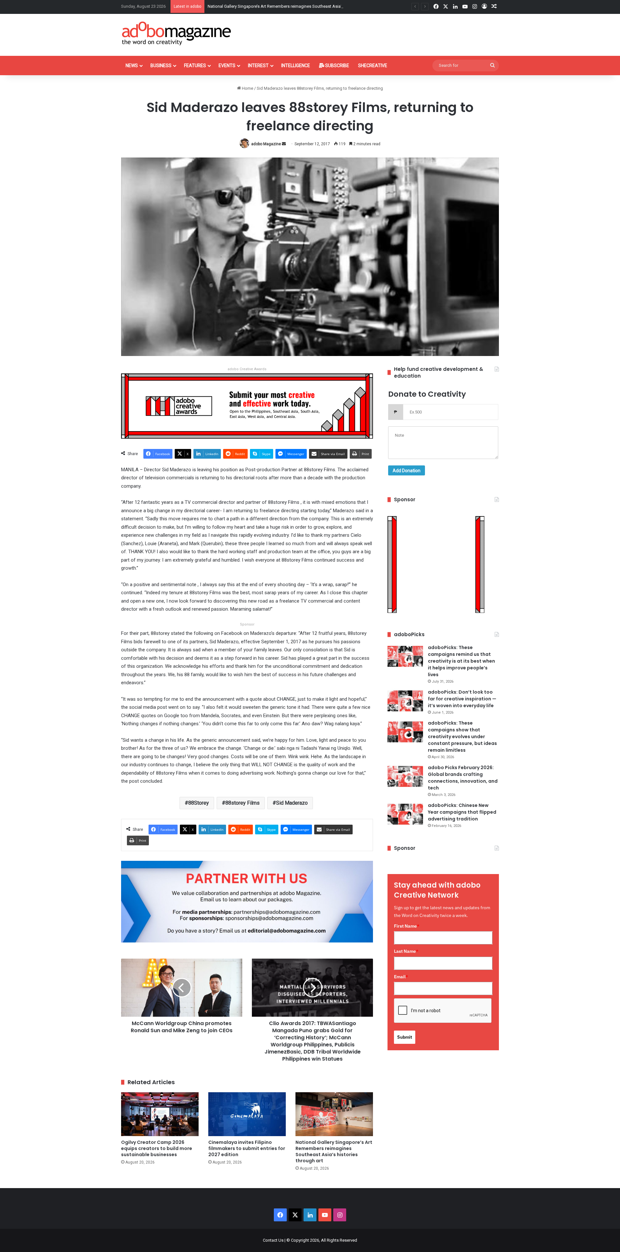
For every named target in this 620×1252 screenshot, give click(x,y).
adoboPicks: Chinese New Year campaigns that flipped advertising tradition (462, 812)
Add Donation (406, 470)
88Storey (198, 803)
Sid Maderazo (292, 803)
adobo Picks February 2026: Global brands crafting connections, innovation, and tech (463, 777)
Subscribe (336, 65)
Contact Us (273, 1240)
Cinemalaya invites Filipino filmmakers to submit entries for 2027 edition (246, 1148)
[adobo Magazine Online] (176, 33)
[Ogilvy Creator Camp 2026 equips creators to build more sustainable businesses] (160, 1114)
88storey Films (242, 803)
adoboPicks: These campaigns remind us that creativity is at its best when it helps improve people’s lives (461, 661)
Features (195, 65)
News (132, 65)
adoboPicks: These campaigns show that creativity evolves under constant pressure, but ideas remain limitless (462, 736)
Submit (404, 1037)
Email (401, 977)
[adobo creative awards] (247, 405)
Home (247, 88)
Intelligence (295, 65)
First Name (406, 926)
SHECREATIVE (372, 65)
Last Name (406, 951)
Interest (258, 65)
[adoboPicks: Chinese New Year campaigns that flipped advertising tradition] (405, 814)
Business (160, 65)
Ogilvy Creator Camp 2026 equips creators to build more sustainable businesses (156, 1148)
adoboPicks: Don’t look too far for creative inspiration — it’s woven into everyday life (462, 699)
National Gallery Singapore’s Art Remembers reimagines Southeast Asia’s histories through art (295, 6)
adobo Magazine (266, 144)
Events (227, 65)
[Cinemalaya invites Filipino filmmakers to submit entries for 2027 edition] (247, 1114)
